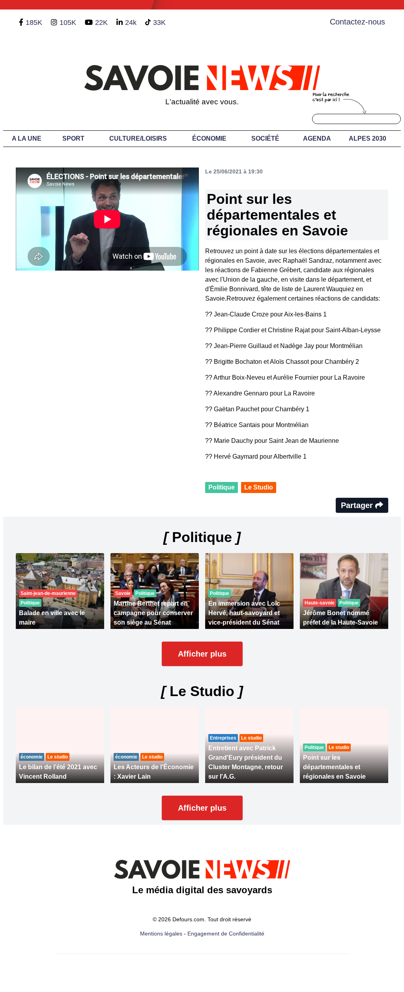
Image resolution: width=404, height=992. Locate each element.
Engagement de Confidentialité (225, 933)
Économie (209, 138)
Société (265, 138)
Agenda (317, 138)
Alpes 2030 (367, 138)
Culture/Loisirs (138, 138)
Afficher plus (202, 653)
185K (34, 22)
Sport (73, 138)
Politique (221, 487)
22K (101, 22)
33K (159, 22)
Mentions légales (161, 933)
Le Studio (258, 487)
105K (68, 22)
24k (131, 22)
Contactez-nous (357, 21)
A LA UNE (26, 138)
